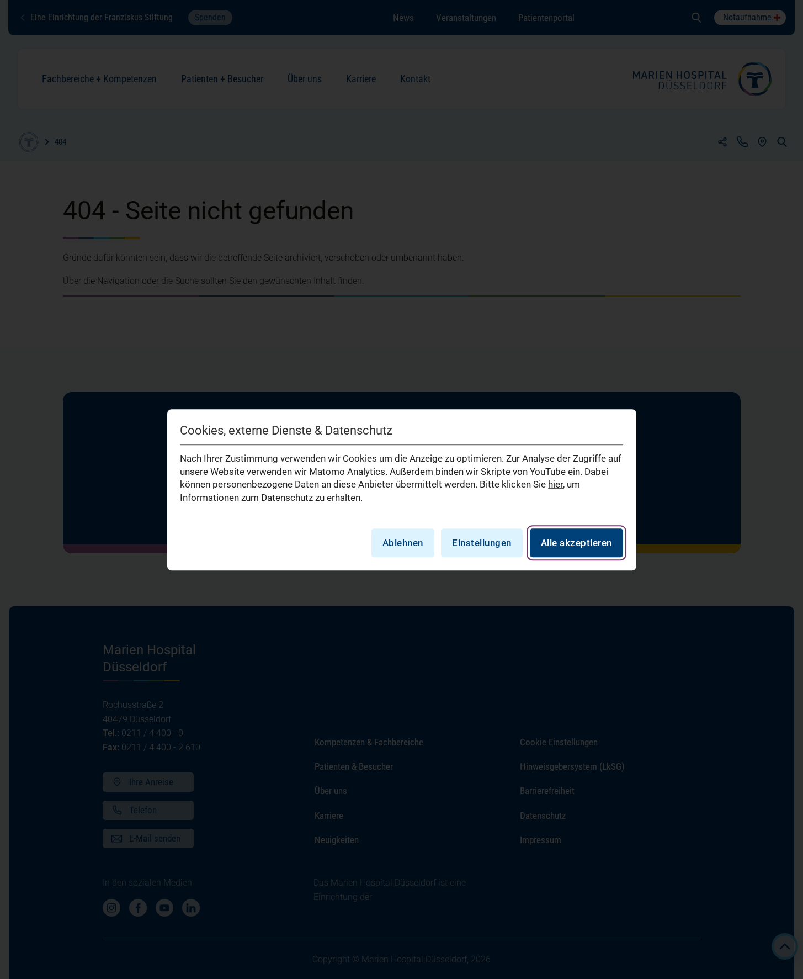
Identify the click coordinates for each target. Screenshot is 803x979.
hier (555, 484)
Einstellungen (482, 542)
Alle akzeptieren (576, 542)
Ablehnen (402, 542)
